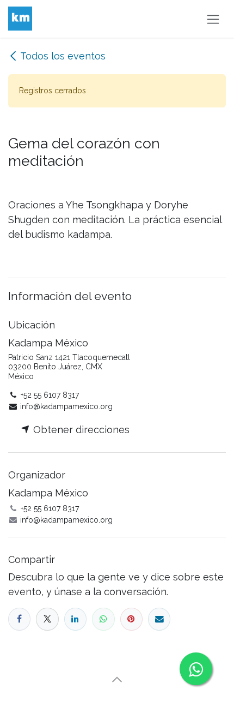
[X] (47, 619)
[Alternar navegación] (213, 18)
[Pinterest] (131, 619)
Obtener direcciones (80, 429)
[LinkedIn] (75, 619)
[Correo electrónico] (159, 619)
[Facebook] (19, 619)
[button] (117, 680)
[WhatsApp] (103, 619)
